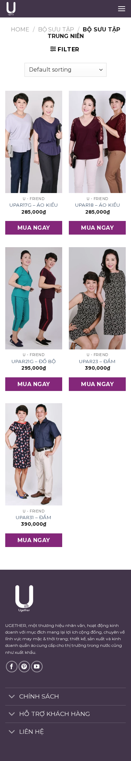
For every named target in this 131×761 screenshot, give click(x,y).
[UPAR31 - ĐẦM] (33, 454)
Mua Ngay (33, 227)
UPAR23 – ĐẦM (97, 361)
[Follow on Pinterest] (24, 666)
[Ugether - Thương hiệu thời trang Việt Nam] (40, 8)
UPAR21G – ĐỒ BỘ (34, 361)
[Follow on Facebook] (11, 666)
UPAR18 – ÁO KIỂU (97, 205)
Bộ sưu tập (56, 29)
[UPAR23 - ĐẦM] (97, 298)
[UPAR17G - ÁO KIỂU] (33, 142)
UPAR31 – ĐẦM (33, 517)
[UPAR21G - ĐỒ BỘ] (33, 298)
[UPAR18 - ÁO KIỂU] (97, 142)
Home (20, 29)
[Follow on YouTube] (37, 666)
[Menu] (121, 8)
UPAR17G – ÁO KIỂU (33, 205)
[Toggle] (12, 697)
